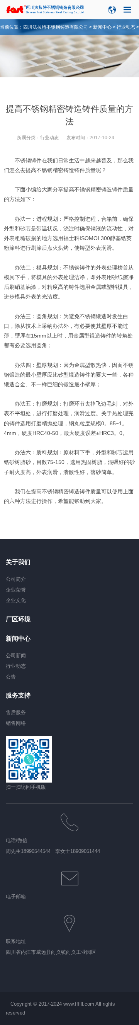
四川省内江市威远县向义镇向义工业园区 (51, 952)
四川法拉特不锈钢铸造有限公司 (55, 27)
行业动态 (126, 27)
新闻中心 (102, 27)
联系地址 (16, 941)
